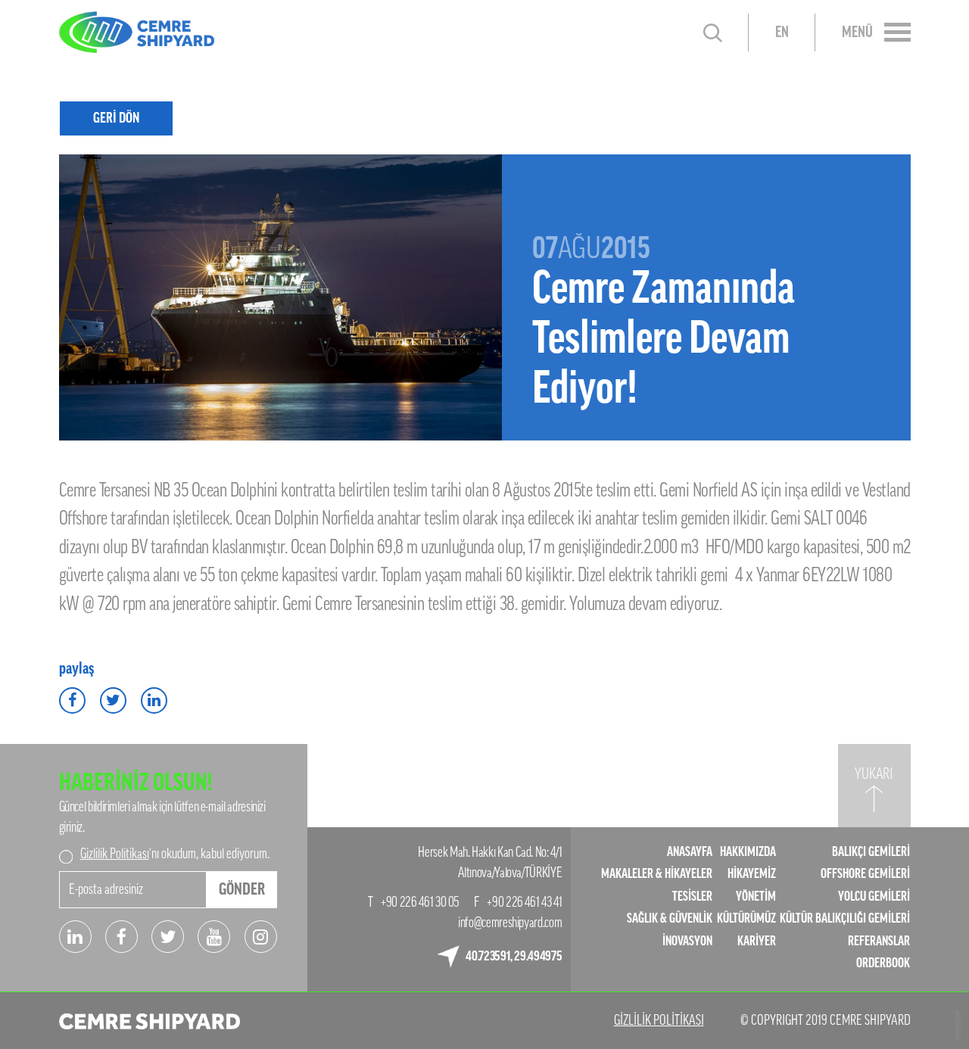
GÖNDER (242, 889)
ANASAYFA (689, 851)
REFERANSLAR (879, 941)
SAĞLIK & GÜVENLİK (669, 918)
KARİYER (756, 941)
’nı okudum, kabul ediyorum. (175, 854)
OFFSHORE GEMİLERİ (865, 873)
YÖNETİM (756, 896)
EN (782, 32)
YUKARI (874, 774)
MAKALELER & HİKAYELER (656, 873)
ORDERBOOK (883, 963)
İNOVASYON (687, 941)
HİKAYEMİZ (752, 873)
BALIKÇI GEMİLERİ (871, 851)
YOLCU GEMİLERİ (874, 896)
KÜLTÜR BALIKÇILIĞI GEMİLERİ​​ (845, 918)
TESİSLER (692, 896)
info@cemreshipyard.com (510, 922)
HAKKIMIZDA (748, 851)
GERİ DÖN (116, 118)
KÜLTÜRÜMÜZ (746, 918)
